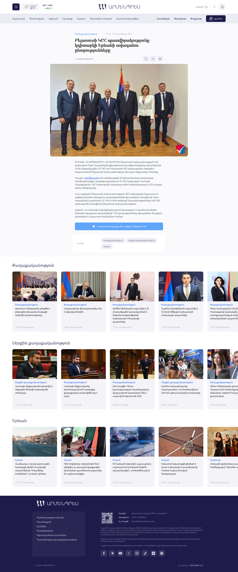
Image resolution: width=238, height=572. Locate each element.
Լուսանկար (163, 18)
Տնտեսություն (36, 18)
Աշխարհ (53, 18)
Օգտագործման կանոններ (51, 535)
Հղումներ (41, 526)
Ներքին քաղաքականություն (141, 240)
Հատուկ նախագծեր (127, 18)
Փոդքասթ (196, 18)
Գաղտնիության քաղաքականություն (57, 539)
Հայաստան (18, 18)
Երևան (107, 246)
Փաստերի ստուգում (101, 18)
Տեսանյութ (180, 18)
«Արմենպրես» (92, 177)
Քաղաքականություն (113, 240)
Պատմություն (44, 521)
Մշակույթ (68, 18)
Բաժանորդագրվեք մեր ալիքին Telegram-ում (121, 226)
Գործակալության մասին (50, 517)
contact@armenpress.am (143, 521)
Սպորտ (81, 18)
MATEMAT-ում (196, 565)
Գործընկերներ (45, 530)
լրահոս (218, 18)
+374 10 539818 (138, 517)
